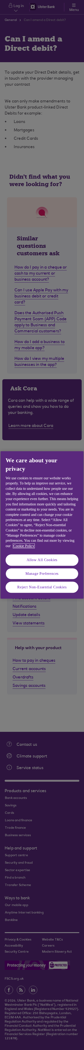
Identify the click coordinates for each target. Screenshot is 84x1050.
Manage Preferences (42, 574)
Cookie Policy (23, 546)
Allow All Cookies (42, 560)
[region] (42, 525)
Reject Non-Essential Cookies (41, 587)
